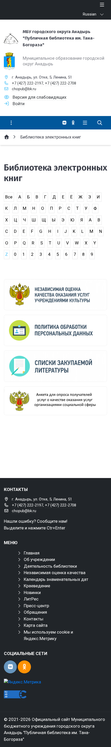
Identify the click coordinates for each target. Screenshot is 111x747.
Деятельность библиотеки (50, 566)
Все (8, 196)
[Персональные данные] (55, 330)
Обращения (35, 612)
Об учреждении (39, 559)
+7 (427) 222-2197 (27, 83)
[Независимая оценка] (55, 294)
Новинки (32, 592)
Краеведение (37, 585)
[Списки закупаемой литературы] (55, 366)
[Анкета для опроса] (55, 401)
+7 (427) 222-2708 (60, 83)
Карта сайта (35, 625)
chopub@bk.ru (24, 89)
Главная (31, 553)
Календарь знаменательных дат (56, 579)
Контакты (33, 618)
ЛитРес (31, 599)
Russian (89, 14)
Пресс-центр (36, 605)
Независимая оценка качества (54, 572)
